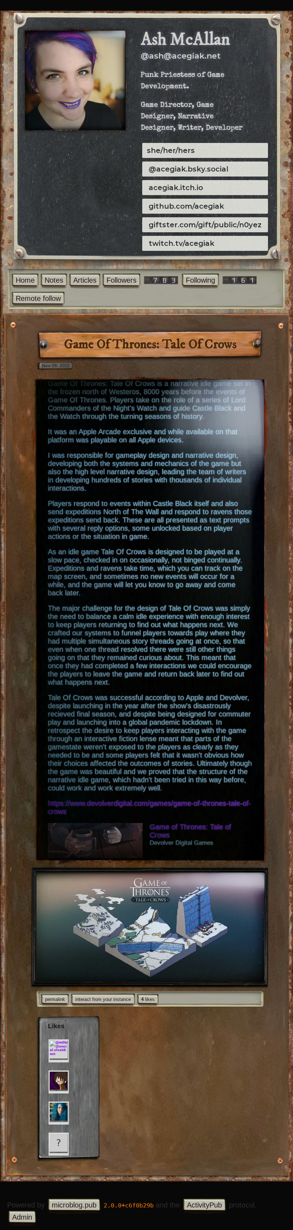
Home (25, 280)
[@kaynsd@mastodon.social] (59, 1081)
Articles (84, 280)
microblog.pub (74, 1205)
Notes (54, 280)
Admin (22, 1217)
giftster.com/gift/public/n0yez (205, 224)
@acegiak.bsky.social (188, 169)
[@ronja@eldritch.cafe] (59, 1112)
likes (148, 999)
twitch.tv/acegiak (181, 243)
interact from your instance (103, 999)
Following (200, 280)
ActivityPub (204, 1205)
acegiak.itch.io (176, 187)
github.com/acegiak (186, 206)
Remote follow (38, 298)
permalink (55, 999)
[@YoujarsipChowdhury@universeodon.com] (59, 1143)
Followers (121, 280)
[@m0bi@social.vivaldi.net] (59, 1049)
